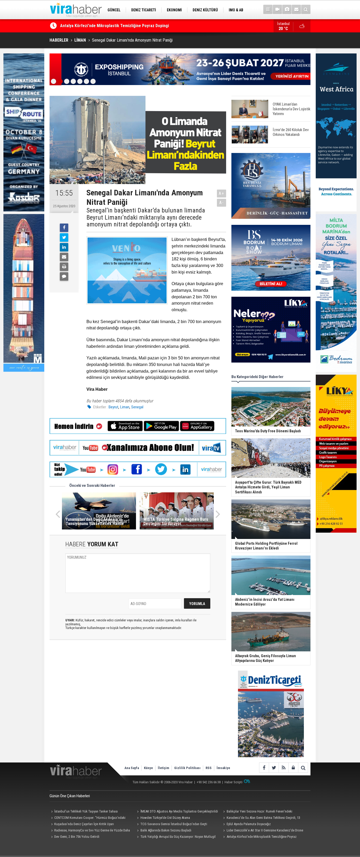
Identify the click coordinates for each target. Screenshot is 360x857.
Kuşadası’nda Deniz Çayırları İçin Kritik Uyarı (84, 824)
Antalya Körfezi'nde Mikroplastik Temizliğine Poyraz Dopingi (114, 25)
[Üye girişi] (293, 767)
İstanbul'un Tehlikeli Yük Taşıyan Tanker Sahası (86, 811)
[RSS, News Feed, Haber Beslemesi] (283, 767)
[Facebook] (64, 228)
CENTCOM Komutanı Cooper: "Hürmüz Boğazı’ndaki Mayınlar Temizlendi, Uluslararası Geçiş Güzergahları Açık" (89, 818)
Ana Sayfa (131, 768)
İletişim (163, 768)
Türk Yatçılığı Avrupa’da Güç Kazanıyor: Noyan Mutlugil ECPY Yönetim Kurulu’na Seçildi (176, 837)
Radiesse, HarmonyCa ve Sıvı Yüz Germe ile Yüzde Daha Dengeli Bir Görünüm (90, 831)
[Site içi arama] (305, 9)
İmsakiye (223, 768)
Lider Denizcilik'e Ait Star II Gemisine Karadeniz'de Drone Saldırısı (262, 831)
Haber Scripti (233, 782)
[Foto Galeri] (286, 9)
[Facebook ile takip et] (264, 767)
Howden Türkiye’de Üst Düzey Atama (165, 818)
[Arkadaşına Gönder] (64, 257)
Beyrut (113, 407)
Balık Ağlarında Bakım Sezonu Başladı (165, 830)
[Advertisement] (138, 691)
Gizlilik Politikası (187, 768)
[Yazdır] (64, 266)
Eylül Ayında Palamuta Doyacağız (249, 824)
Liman (124, 407)
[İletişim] (296, 9)
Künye (148, 768)
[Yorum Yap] (64, 276)
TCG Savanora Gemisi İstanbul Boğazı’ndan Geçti (173, 824)
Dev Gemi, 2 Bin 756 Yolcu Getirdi (76, 837)
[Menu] (268, 9)
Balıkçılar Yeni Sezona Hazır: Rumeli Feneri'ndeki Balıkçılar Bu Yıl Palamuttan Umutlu (257, 812)
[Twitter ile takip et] (274, 767)
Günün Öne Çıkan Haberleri (70, 796)
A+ (221, 193)
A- (221, 202)
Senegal (137, 407)
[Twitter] (64, 237)
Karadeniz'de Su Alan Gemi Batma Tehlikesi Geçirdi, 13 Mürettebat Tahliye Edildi (261, 818)
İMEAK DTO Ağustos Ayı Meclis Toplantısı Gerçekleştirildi (179, 811)
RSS (209, 768)
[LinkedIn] (64, 247)
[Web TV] (277, 9)
